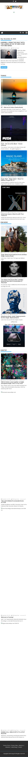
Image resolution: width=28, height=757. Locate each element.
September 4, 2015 (6, 730)
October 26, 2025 (5, 314)
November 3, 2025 (6, 278)
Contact (20, 747)
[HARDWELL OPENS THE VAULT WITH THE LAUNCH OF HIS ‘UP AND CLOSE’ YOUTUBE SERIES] (9, 50)
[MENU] (26, 33)
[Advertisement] (14, 22)
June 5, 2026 (4, 212)
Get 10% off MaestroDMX (14, 325)
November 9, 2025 (6, 252)
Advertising (14, 747)
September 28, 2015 (6, 615)
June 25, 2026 (5, 177)
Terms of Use (6, 745)
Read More (4, 67)
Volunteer (7, 747)
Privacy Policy (14, 745)
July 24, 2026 (4, 105)
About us (21, 745)
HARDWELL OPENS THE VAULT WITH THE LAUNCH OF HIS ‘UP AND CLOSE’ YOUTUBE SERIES (13, 44)
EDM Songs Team (15, 48)
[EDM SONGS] (2, 32)
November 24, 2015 (6, 499)
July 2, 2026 (4, 142)
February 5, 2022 (5, 380)
